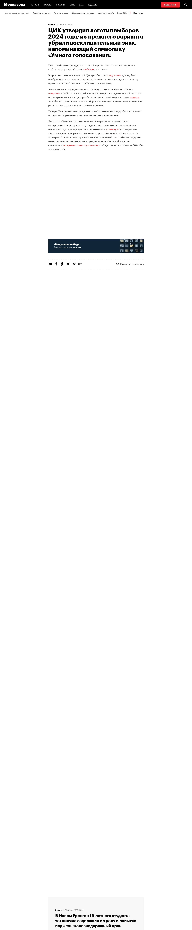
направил (54, 93)
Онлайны (60, 4)
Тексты (72, 4)
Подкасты (93, 4)
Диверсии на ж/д (106, 12)
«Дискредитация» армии (82, 12)
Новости (35, 4)
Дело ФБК (122, 12)
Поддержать (170, 4)
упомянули (112, 129)
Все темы (138, 13)
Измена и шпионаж (41, 12)
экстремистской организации (81, 145)
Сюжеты (48, 4)
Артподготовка (61, 12)
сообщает (88, 69)
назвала (134, 97)
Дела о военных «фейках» (17, 12)
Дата (81, 4)
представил (114, 75)
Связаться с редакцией (132, 263)
